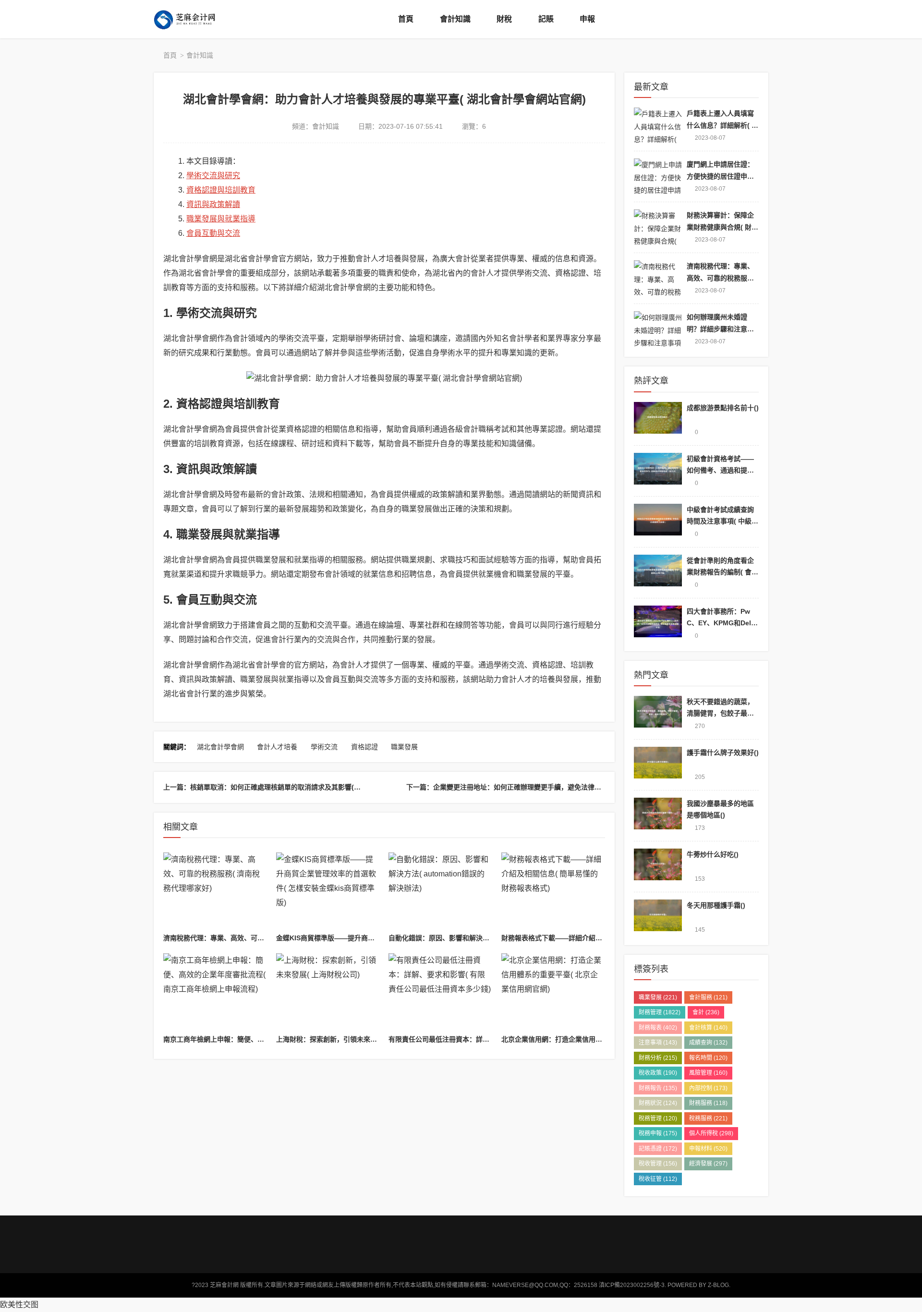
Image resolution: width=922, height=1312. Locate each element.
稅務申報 (658, 1133)
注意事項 (658, 1042)
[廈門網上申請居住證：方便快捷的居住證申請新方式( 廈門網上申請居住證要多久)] (658, 176)
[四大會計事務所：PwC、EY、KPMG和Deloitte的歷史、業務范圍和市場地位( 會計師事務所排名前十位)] (658, 624)
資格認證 (364, 747)
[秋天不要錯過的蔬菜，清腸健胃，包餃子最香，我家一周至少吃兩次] (658, 714)
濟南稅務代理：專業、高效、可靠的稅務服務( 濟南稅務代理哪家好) (264, 938)
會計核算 (708, 1027)
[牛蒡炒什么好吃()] (658, 867)
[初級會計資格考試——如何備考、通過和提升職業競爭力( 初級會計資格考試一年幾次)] (658, 471)
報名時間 (708, 1058)
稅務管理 (658, 1118)
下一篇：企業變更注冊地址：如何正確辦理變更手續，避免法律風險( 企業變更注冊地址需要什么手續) (557, 787)
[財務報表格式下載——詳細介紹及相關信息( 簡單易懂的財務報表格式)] (553, 891)
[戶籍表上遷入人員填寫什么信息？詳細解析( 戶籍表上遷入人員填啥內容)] (658, 126)
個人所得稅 (711, 1133)
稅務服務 (708, 1118)
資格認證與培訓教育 (220, 190)
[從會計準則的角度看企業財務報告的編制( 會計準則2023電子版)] (658, 573)
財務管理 (659, 1012)
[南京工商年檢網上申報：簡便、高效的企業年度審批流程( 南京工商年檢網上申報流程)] (215, 992)
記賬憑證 (658, 1148)
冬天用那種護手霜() (716, 905)
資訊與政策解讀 (213, 204)
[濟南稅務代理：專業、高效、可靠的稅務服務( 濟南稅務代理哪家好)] (215, 891)
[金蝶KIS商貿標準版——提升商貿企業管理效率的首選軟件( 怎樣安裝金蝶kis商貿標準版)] (328, 891)
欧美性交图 (19, 1304)
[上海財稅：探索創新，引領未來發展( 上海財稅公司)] (328, 992)
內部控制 (708, 1088)
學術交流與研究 (213, 175)
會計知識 (455, 19)
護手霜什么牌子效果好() (723, 752)
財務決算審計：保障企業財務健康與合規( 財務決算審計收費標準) (722, 227)
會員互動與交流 (213, 233)
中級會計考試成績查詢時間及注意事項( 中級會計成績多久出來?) (722, 521)
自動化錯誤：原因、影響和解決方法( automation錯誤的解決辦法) (487, 938)
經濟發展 (708, 1163)
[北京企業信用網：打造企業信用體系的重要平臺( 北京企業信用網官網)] (553, 992)
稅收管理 (658, 1163)
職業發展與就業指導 (220, 219)
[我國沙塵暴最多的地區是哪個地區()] (658, 816)
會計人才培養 (277, 747)
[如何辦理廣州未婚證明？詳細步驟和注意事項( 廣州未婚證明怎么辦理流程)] (658, 329)
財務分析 (658, 1058)
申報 (587, 19)
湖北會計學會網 (220, 747)
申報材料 (708, 1148)
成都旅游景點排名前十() (723, 408)
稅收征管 (658, 1179)
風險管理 (708, 1072)
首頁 (405, 19)
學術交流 (324, 747)
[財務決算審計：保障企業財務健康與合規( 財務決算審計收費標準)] (658, 227)
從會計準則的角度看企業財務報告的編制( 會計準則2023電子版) (722, 572)
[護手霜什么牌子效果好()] (658, 765)
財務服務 (708, 1103)
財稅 (504, 19)
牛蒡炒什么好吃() (713, 854)
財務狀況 (658, 1103)
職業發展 (404, 747)
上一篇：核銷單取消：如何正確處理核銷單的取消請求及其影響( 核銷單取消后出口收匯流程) (301, 787)
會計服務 (708, 997)
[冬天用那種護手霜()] (658, 917)
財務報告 (658, 1088)
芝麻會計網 (192, 19)
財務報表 (658, 1027)
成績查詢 (708, 1042)
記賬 (546, 19)
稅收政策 (658, 1072)
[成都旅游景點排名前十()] (658, 420)
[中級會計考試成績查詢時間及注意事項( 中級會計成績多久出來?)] (658, 522)
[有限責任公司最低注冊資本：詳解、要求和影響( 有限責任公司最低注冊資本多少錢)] (440, 992)
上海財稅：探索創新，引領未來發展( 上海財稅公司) (353, 1039)
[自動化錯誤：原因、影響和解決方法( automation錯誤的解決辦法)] (440, 891)
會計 (705, 1012)
